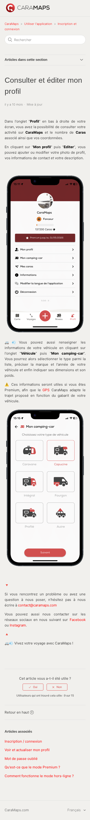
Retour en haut (17, 712)
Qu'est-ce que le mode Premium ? (32, 767)
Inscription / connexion (23, 741)
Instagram (18, 625)
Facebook (78, 619)
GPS (46, 390)
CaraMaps (12, 24)
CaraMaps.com (17, 810)
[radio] (33, 687)
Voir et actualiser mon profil (27, 750)
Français (74, 810)
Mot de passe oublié (21, 758)
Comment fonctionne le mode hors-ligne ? (39, 776)
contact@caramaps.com (37, 605)
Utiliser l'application (38, 24)
